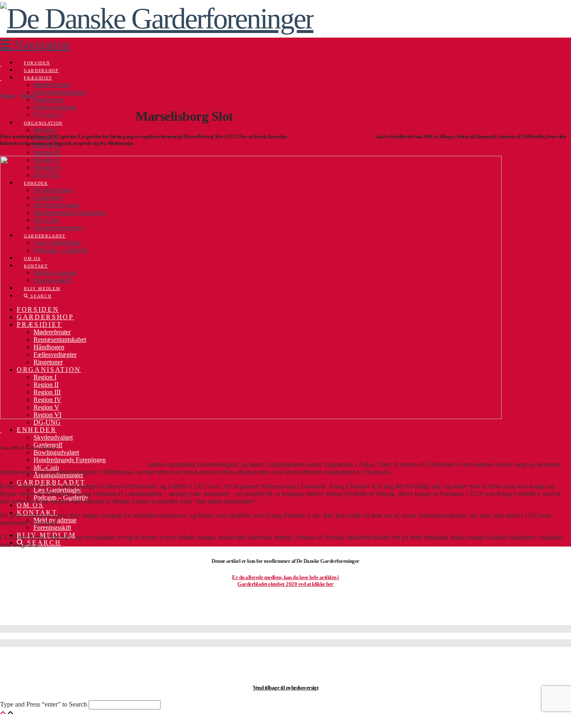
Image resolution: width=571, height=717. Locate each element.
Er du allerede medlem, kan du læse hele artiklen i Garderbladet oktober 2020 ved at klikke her (285, 580)
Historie (27, 95)
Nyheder (7, 95)
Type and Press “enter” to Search (43, 704)
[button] (34, 44)
